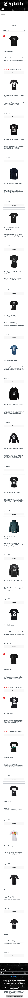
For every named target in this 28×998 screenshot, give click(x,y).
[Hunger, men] (14, 658)
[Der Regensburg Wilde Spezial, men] (14, 217)
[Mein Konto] (22, 8)
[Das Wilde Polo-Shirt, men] (14, 173)
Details (14, 72)
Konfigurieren (18, 996)
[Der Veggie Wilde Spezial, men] (14, 261)
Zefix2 (6, 934)
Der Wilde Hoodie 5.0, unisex (13, 449)
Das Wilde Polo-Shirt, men (13, 184)
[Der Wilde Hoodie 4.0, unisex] (14, 393)
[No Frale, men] (14, 747)
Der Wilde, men (9, 625)
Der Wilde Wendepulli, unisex (14, 581)
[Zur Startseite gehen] (14, 4)
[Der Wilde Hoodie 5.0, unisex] (14, 437)
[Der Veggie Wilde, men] (14, 305)
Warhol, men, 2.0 (9, 846)
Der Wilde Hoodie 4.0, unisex (14, 405)
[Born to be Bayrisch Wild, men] (14, 128)
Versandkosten (13, 982)
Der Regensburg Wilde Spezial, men (11, 228)
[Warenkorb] (25, 8)
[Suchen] (19, 8)
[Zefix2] (14, 923)
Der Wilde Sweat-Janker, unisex (12, 537)
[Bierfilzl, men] (14, 40)
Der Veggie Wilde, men (11, 316)
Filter (14, 25)
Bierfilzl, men (8, 51)
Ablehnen (9, 996)
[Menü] (3, 8)
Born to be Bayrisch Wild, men (14, 140)
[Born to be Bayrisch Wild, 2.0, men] (14, 84)
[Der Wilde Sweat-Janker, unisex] (14, 526)
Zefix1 (6, 890)
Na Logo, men (8, 714)
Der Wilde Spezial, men (12, 493)
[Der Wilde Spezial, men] (14, 482)
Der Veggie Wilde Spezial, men (12, 272)
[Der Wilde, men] (14, 614)
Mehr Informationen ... (14, 993)
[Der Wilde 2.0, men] (14, 349)
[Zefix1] (14, 879)
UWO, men (7, 802)
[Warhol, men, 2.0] (14, 835)
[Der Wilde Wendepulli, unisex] (14, 570)
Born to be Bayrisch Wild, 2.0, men (14, 96)
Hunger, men (8, 669)
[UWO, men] (14, 791)
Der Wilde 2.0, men (10, 360)
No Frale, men (8, 758)
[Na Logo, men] (14, 702)
